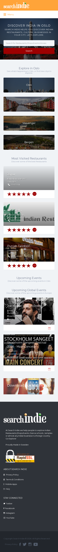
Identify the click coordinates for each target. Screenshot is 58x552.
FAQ (8, 489)
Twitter (9, 503)
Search (29, 51)
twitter (25, 544)
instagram (30, 544)
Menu (10, 14)
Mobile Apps (11, 484)
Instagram (10, 513)
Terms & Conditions (15, 479)
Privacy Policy (12, 475)
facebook (20, 544)
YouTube (10, 518)
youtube (36, 544)
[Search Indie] (25, 5)
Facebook (10, 508)
